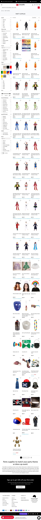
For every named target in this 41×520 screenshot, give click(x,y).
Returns (4, 499)
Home (3, 10)
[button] (1, 5)
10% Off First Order (15, 502)
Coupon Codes (5, 502)
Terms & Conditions (5, 503)
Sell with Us (13, 505)
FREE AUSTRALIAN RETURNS (16, 1)
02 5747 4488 (23, 497)
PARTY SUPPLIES (7, 10)
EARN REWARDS (28, 1)
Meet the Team (14, 499)
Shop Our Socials (14, 506)
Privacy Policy (5, 505)
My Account (4, 500)
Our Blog (13, 503)
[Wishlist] (37, 5)
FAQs (12, 500)
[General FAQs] (35, 5)
